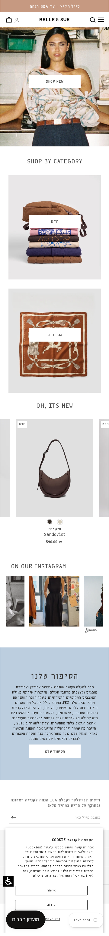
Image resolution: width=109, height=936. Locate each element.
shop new (54, 82)
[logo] (54, 20)
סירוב (51, 904)
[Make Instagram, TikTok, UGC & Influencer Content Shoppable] (91, 631)
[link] (54, 468)
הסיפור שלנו (54, 751)
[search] (94, 20)
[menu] (101, 20)
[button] (8, 881)
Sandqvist (55, 535)
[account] (16, 20)
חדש (55, 221)
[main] (54, 398)
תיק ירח (55, 529)
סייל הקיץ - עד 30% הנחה (55, 7)
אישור (51, 890)
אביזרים (55, 335)
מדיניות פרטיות (44, 875)
